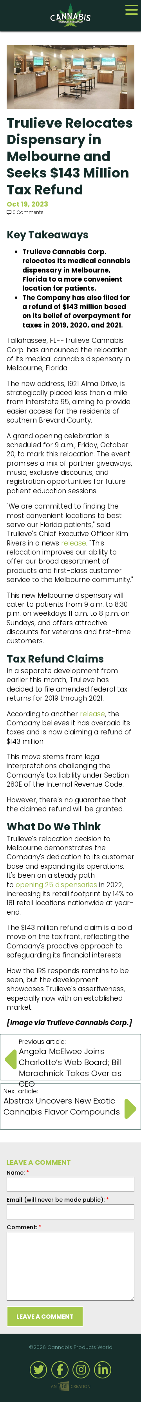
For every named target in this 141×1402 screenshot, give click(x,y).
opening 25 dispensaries (56, 885)
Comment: (24, 1227)
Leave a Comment (45, 1316)
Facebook (60, 1370)
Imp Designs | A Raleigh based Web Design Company (70, 1386)
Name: (18, 1173)
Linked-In (102, 1370)
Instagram (81, 1370)
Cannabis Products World (70, 15)
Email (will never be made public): (58, 1200)
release (73, 543)
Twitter (38, 1370)
